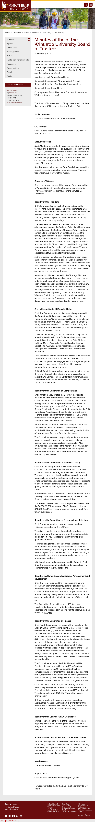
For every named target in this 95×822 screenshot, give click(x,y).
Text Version (82, 807)
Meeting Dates (13, 52)
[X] (13, 816)
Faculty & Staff (53, 810)
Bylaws (10, 44)
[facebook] (6, 816)
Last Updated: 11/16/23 (9, 821)
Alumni (50, 808)
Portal (9, 72)
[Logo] (15, 6)
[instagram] (10, 816)
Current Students (53, 811)
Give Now (65, 810)
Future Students (53, 804)
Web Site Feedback (85, 810)
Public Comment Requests (18, 60)
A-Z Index (81, 804)
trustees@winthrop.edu (14, 103)
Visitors (50, 807)
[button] (7, 16)
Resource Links (13, 68)
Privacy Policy (83, 805)
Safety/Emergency (68, 808)
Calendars (65, 804)
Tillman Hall (13, 93)
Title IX (80, 811)
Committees (12, 48)
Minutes (35, 32)
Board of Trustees (21, 32)
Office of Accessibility (69, 811)
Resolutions (11, 64)
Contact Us (11, 76)
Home (7, 32)
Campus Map (66, 805)
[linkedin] (21, 816)
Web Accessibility (84, 808)
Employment (66, 807)
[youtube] (17, 816)
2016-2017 (46, 32)
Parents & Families (54, 805)
